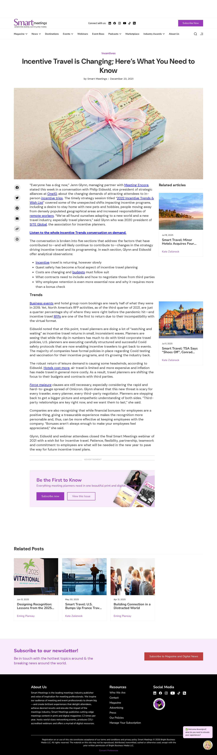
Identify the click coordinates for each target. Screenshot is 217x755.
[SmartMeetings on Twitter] (17, 198)
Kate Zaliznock (170, 251)
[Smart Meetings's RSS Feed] (134, 23)
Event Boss (98, 34)
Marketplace (132, 34)
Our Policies (117, 717)
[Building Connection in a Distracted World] (133, 576)
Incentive (42, 262)
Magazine (19, 34)
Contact (114, 697)
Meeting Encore (136, 185)
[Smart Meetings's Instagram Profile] (119, 23)
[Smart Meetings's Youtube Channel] (173, 692)
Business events (41, 303)
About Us (174, 34)
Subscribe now (50, 496)
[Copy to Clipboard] (17, 229)
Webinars (82, 34)
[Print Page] (17, 239)
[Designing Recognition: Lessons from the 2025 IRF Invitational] (36, 576)
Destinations (52, 34)
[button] (208, 745)
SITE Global (38, 224)
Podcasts (113, 34)
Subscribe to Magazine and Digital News (173, 656)
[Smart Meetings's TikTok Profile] (129, 23)
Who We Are (117, 692)
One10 (52, 194)
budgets (78, 272)
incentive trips (52, 198)
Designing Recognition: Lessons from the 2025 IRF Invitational (34, 608)
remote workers (42, 216)
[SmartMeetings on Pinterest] (17, 208)
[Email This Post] (17, 218)
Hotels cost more (57, 368)
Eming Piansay (26, 616)
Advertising (116, 707)
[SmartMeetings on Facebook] (17, 187)
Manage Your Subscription (125, 722)
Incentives (109, 53)
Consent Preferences (108, 750)
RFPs (57, 316)
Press (113, 712)
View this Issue (81, 496)
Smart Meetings (30, 23)
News (35, 34)
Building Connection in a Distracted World (132, 606)
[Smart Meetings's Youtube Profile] (124, 23)
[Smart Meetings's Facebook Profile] (114, 23)
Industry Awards (152, 34)
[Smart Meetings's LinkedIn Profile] (109, 23)
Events (66, 34)
